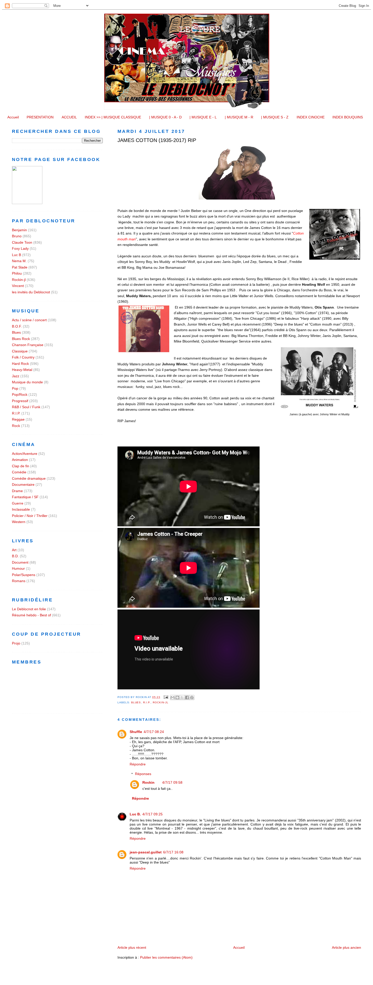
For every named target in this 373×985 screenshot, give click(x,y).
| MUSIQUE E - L (203, 117)
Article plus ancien (346, 947)
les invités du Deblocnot (31, 292)
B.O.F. (17, 326)
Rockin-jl (160, 702)
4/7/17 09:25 (152, 814)
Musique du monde (27, 382)
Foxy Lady (20, 248)
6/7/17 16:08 (173, 852)
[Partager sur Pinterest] (191, 697)
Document (20, 562)
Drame (17, 491)
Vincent (18, 286)
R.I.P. (147, 702)
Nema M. (19, 261)
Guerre (17, 503)
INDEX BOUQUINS (347, 117)
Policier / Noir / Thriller (29, 516)
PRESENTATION (40, 117)
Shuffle (136, 732)
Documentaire (23, 484)
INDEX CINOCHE (311, 117)
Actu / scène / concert (29, 320)
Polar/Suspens (23, 575)
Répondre (138, 764)
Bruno (17, 236)
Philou (17, 273)
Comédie (19, 472)
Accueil (13, 117)
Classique (20, 351)
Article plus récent (131, 947)
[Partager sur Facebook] (187, 697)
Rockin (148, 782)
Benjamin (19, 230)
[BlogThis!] (177, 697)
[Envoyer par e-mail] (172, 697)
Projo (16, 643)
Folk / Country (23, 357)
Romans (18, 581)
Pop (15, 388)
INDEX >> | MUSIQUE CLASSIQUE (113, 117)
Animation (20, 460)
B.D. (15, 556)
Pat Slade (19, 267)
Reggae (18, 419)
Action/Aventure (24, 454)
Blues (136, 702)
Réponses (143, 774)
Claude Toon (22, 242)
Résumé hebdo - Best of (31, 615)
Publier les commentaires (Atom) (166, 957)
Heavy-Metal (22, 370)
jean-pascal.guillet (146, 852)
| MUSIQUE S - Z (275, 117)
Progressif (20, 401)
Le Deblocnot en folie (29, 609)
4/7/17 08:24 (154, 732)
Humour (18, 568)
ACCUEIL (69, 117)
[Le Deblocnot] (27, 203)
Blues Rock (21, 339)
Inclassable (21, 509)
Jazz (15, 376)
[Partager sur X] (182, 697)
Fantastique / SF (25, 497)
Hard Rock (20, 364)
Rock (16, 426)
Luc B (16, 255)
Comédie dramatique (29, 478)
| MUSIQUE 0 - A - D (165, 117)
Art (14, 550)
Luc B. (135, 814)
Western (18, 522)
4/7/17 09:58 (172, 782)
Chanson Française (27, 345)
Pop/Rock (19, 394)
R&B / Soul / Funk (26, 407)
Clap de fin (20, 466)
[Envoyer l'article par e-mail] (165, 697)
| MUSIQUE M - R (239, 117)
